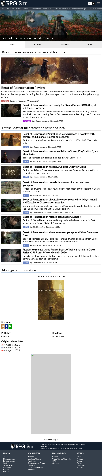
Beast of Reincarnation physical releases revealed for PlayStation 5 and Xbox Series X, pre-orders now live (60, 201)
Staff (5, 463)
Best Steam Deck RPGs (41, 8)
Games (79, 463)
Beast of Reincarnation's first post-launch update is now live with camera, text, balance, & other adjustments (59, 135)
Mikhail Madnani (40, 121)
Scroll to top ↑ (51, 439)
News (91, 44)
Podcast (80, 467)
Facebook (32, 461)
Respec (55, 457)
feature (27, 121)
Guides (37, 44)
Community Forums (35, 467)
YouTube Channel (34, 459)
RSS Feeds (7, 472)
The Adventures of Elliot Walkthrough (70, 8)
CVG (54, 461)
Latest (12, 44)
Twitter (31, 457)
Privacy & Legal (9, 461)
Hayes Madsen (18, 101)
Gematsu (55, 463)
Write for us (7, 465)
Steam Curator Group (36, 463)
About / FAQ (8, 457)
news (26, 147)
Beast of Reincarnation (51, 276)
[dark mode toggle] (91, 3)
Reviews (80, 461)
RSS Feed (31, 469)
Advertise (7, 467)
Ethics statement (9, 459)
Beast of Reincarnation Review (23, 87)
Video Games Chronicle (61, 459)
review (5, 101)
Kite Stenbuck (37, 212)
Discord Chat (33, 465)
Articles (65, 44)
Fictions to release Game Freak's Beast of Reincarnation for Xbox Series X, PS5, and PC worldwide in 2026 (59, 251)
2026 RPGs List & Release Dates (14, 8)
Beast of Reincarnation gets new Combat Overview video (54, 166)
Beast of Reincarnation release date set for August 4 (52, 216)
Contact (6, 469)
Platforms (80, 465)
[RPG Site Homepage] (14, 3)
